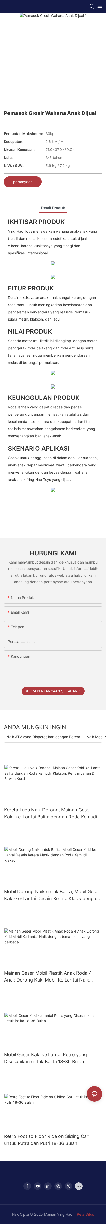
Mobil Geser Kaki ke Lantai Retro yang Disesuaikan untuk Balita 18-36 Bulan (45, 1058)
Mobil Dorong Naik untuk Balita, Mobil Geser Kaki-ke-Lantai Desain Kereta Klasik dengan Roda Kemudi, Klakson (52, 895)
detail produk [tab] (53, 208)
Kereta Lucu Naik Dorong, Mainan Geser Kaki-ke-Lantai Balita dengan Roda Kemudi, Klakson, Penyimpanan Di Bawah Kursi (51, 813)
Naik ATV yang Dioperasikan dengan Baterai (43, 737)
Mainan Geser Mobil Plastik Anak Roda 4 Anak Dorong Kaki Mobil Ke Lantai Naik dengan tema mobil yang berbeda (48, 976)
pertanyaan (22, 182)
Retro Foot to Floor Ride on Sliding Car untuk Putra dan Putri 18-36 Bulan (46, 1140)
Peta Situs (85, 1214)
